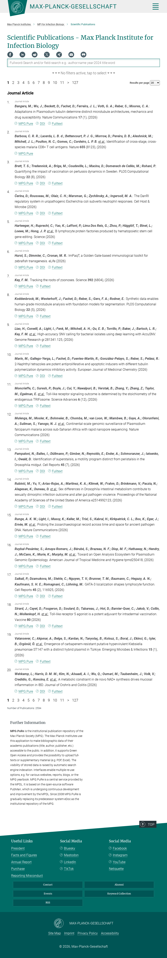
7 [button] (39, 83)
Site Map (54, 933)
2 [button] (13, 83)
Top (151, 824)
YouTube (119, 862)
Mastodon (71, 855)
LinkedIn (70, 862)
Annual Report (21, 862)
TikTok (69, 869)
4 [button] (23, 83)
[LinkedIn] (22, 55)
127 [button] (75, 83)
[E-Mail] (71, 55)
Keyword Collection (119, 893)
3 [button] (18, 83)
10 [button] (55, 83)
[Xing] (59, 55)
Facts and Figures (24, 855)
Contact (48, 884)
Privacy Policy (88, 933)
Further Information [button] (27, 723)
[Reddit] (35, 55)
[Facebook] (10, 55)
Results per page (140, 82)
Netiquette (116, 869)
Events (48, 893)
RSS (48, 902)
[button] (83, 73)
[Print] (83, 55)
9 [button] (49, 83)
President (18, 848)
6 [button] (34, 83)
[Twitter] (47, 55)
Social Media (71, 841)
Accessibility (110, 933)
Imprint (69, 933)
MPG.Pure (26, 124)
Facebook (120, 848)
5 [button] (28, 83)
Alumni (119, 884)
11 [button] (62, 83)
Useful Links (22, 841)
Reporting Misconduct (27, 876)
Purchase (18, 869)
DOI (42, 124)
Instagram (120, 855)
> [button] (68, 83)
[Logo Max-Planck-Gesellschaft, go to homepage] (74, 8)
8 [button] (44, 83)
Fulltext (57, 124)
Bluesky (69, 848)
